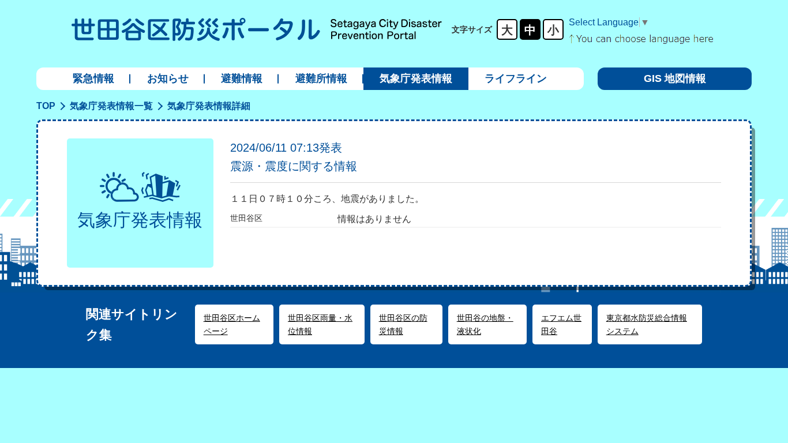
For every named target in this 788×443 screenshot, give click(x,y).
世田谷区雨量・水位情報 (320, 324)
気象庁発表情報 (416, 78)
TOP (45, 106)
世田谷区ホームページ (232, 324)
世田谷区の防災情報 (403, 324)
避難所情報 (321, 78)
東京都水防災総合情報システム (646, 324)
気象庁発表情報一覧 (111, 106)
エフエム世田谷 (561, 324)
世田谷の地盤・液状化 (485, 324)
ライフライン (516, 78)
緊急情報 (93, 78)
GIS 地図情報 (675, 78)
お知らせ (168, 78)
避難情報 (241, 78)
